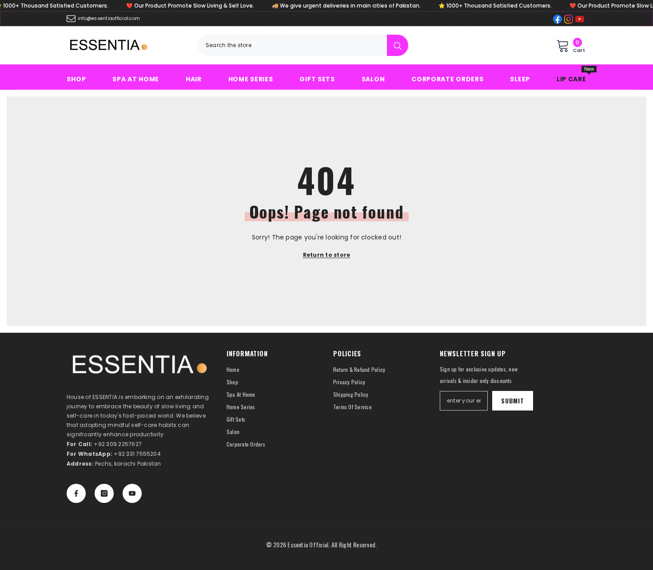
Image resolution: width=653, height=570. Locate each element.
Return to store (326, 255)
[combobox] (292, 45)
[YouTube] (132, 493)
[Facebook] (76, 493)
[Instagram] (104, 493)
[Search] (303, 45)
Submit (512, 400)
